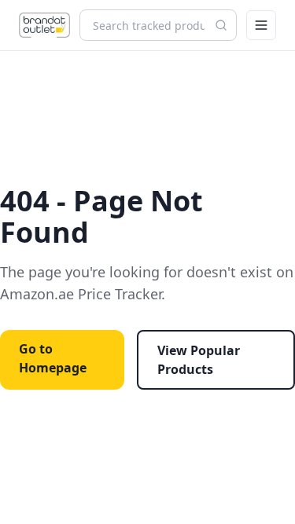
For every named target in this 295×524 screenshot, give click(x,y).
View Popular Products (198, 360)
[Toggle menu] (261, 25)
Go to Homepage (53, 358)
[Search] (221, 25)
